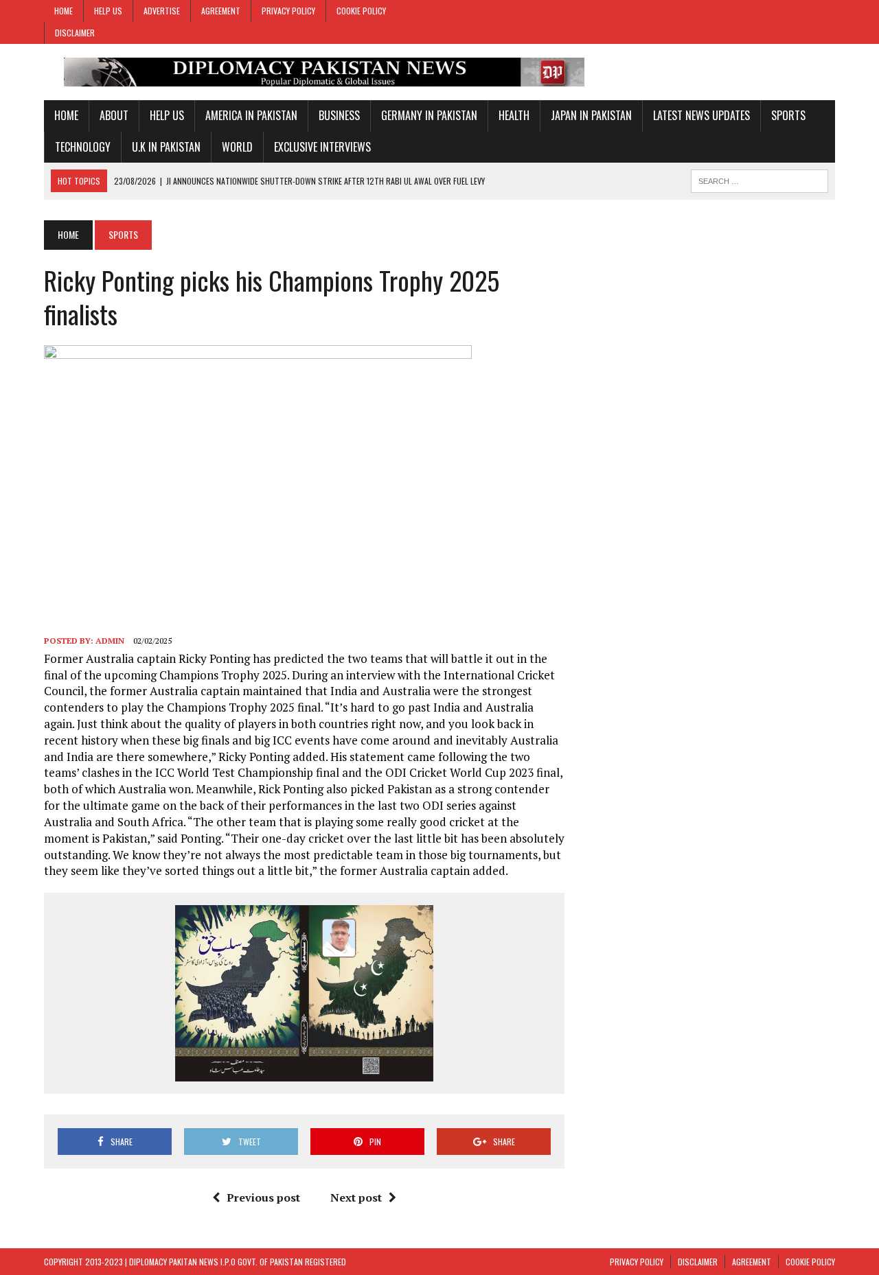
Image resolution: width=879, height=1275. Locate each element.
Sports (788, 115)
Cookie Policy (361, 10)
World (237, 147)
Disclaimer (75, 32)
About (114, 115)
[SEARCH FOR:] (759, 179)
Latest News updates (701, 115)
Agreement (220, 10)
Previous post (263, 1197)
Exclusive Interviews (322, 147)
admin (109, 640)
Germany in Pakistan (429, 115)
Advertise (162, 10)
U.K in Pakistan (166, 147)
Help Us (108, 10)
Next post (356, 1197)
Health (514, 115)
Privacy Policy (288, 10)
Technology (83, 147)
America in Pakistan (251, 115)
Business (339, 115)
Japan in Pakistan (591, 115)
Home (63, 10)
